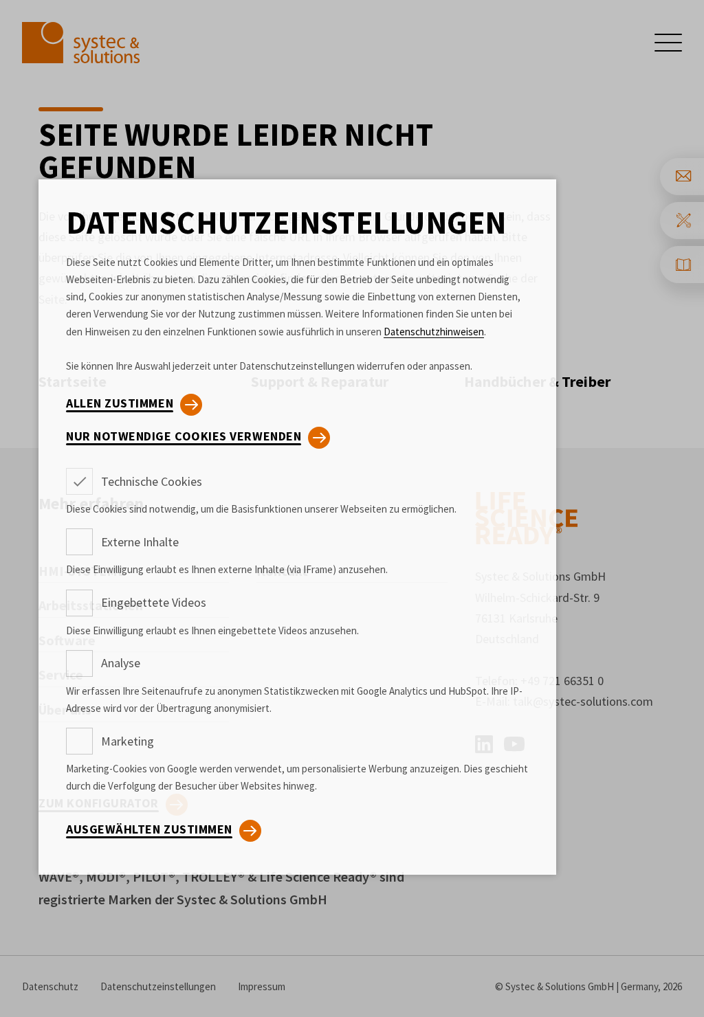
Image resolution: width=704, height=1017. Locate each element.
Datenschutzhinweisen (434, 331)
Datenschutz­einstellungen (286, 223)
